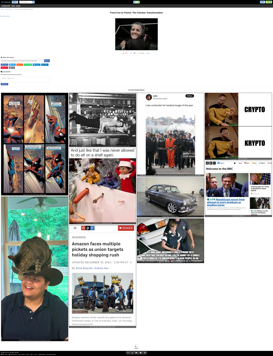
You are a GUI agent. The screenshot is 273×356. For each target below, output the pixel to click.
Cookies (31, 354)
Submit (5, 84)
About (19, 354)
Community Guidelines (51, 354)
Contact (23, 354)
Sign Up (269, 2)
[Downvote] (126, 53)
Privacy (27, 354)
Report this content (5, 16)
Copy (47, 60)
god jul (18, 6)
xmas (13, 6)
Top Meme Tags (13, 354)
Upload (15, 2)
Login (262, 2)
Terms (35, 354)
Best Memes (5, 354)
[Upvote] (123, 53)
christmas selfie (6, 6)
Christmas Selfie (8, 9)
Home (2, 9)
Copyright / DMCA (41, 354)
